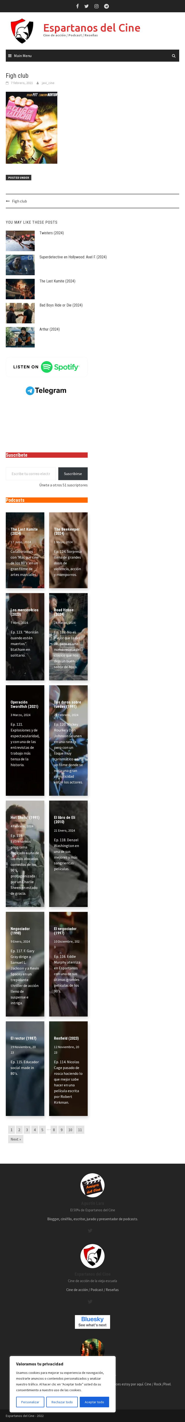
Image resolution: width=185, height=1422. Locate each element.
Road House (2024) (64, 612)
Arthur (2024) (50, 329)
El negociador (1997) (65, 930)
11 (80, 1129)
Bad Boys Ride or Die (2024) (61, 305)
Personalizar (30, 1402)
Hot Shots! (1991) (25, 817)
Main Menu (23, 55)
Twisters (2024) (52, 233)
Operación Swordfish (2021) (24, 704)
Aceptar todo (94, 1402)
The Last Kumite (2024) (57, 281)
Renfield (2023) (66, 1038)
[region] (63, 1384)
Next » (16, 1139)
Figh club (19, 201)
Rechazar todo (62, 1402)
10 (70, 1129)
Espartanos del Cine (92, 27)
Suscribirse (73, 473)
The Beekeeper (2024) (67, 531)
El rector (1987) (23, 1038)
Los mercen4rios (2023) (25, 612)
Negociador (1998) (20, 930)
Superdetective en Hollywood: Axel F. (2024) (73, 257)
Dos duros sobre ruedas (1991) (67, 704)
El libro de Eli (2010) (64, 819)
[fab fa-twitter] (90, 1230)
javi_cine (48, 83)
